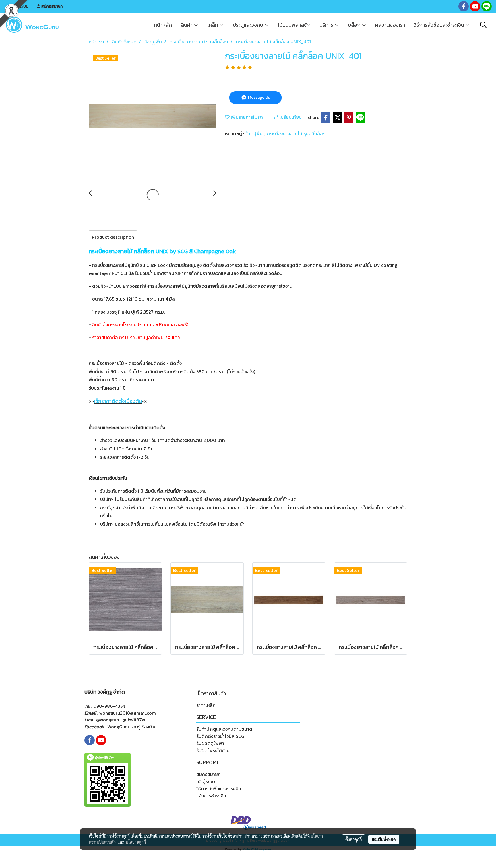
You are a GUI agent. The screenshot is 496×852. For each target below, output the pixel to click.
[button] (483, 24)
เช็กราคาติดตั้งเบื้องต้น (118, 401)
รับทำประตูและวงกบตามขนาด (224, 728)
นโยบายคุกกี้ (136, 842)
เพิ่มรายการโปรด (246, 117)
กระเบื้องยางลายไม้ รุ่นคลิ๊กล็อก (296, 133)
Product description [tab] (113, 237)
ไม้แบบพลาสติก (294, 25)
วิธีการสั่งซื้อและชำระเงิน (439, 25)
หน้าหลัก (163, 25)
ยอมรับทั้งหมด (384, 839)
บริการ (326, 25)
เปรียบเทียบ (290, 117)
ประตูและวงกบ (248, 25)
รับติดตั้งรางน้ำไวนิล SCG (220, 736)
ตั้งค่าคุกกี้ (353, 839)
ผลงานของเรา (390, 25)
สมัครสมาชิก (51, 6)
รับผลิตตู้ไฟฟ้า (210, 743)
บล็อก (355, 25)
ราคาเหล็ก (206, 705)
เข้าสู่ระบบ (19, 6)
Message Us (258, 97)
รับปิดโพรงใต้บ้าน (213, 750)
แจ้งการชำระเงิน (211, 795)
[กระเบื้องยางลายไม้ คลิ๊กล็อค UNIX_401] (152, 116)
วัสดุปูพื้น (254, 133)
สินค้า (187, 25)
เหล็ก (213, 25)
